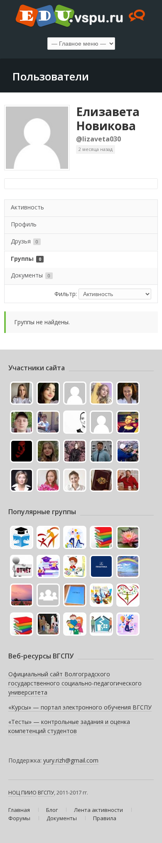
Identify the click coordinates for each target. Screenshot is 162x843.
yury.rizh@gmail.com (70, 760)
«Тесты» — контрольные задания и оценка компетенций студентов (69, 726)
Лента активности (98, 810)
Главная (19, 810)
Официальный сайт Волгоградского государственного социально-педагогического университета (75, 683)
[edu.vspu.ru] (81, 16)
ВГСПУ (46, 792)
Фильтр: (65, 294)
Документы (30, 275)
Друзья (24, 241)
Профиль (24, 224)
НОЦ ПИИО (22, 792)
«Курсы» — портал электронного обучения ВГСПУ (80, 707)
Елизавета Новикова (108, 119)
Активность (27, 207)
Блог (52, 810)
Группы (26, 258)
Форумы (19, 818)
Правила (104, 818)
